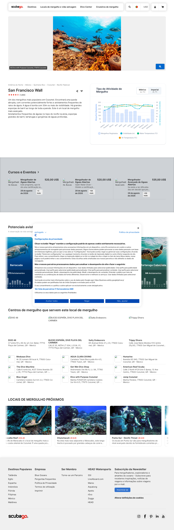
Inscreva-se (122, 489)
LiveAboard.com (95, 479)
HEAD (91, 502)
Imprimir (39, 490)
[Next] (164, 263)
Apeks (91, 490)
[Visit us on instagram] (139, 516)
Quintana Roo (39, 85)
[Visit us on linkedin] (157, 516)
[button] (40, 232)
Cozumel (51, 85)
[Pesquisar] (129, 7)
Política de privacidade (129, 232)
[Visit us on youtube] (163, 516)
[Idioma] (137, 7)
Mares (91, 483)
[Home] (17, 7)
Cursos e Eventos (22, 172)
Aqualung (92, 486)
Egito (10, 479)
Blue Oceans (41, 475)
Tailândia (12, 475)
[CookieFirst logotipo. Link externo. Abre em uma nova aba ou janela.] (36, 235)
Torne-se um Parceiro (72, 475)
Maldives (12, 502)
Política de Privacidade (46, 483)
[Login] (155, 7)
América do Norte (15, 85)
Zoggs (91, 498)
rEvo (90, 494)
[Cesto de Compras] (163, 7)
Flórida (11, 490)
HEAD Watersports (99, 469)
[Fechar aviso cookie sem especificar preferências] (138, 228)
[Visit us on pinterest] (151, 516)
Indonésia (13, 486)
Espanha (12, 483)
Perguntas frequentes (45, 479)
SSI (89, 475)
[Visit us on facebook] (145, 516)
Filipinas (12, 494)
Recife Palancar (63, 85)
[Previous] (9, 263)
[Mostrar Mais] (160, 66)
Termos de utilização (45, 486)
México (28, 85)
